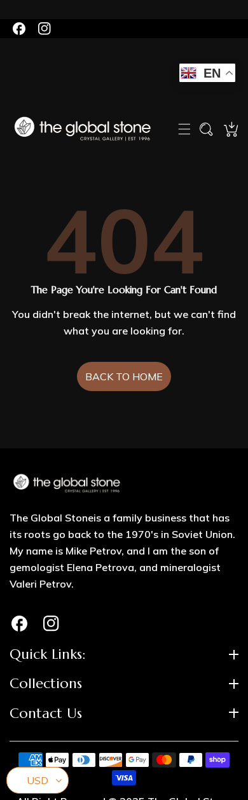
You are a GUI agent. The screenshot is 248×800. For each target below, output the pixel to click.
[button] (184, 129)
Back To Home (124, 376)
